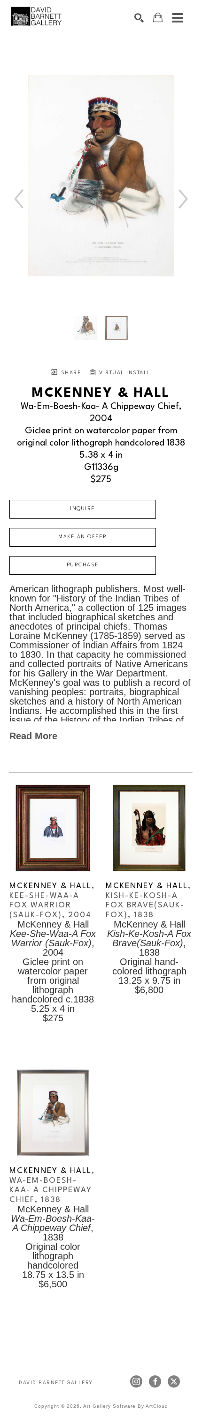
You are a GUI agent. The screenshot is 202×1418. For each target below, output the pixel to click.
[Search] (139, 17)
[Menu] (177, 17)
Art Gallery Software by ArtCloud (125, 1406)
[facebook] (155, 1381)
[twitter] (174, 1381)
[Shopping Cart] (158, 17)
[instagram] (136, 1381)
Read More (33, 736)
